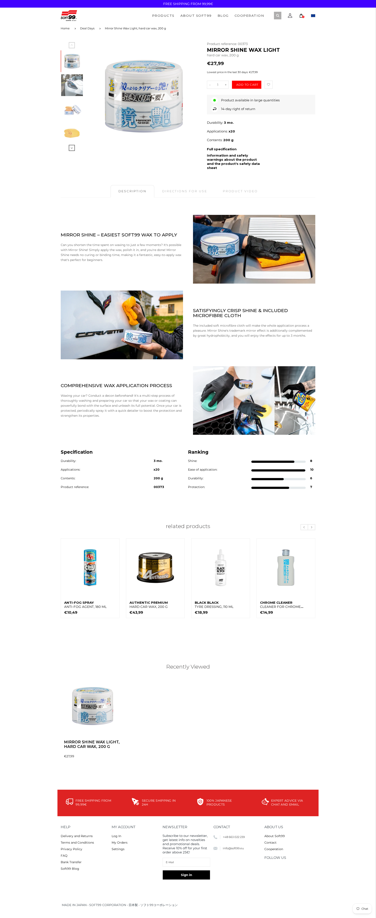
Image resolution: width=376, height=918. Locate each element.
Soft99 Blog (70, 869)
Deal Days (87, 28)
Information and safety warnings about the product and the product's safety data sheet (233, 161)
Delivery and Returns (77, 836)
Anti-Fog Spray (85, 604)
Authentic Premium (148, 604)
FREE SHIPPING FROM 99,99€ (188, 4)
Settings (118, 849)
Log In (116, 836)
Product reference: (222, 44)
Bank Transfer (71, 862)
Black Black (214, 604)
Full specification (222, 149)
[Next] (193, 96)
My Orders (120, 842)
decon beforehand (119, 396)
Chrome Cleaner (280, 604)
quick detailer (128, 411)
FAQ (64, 856)
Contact (270, 842)
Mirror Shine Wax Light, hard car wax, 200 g (135, 28)
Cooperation (273, 849)
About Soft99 (274, 836)
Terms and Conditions (77, 842)
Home (65, 28)
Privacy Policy (71, 849)
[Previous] (95, 96)
